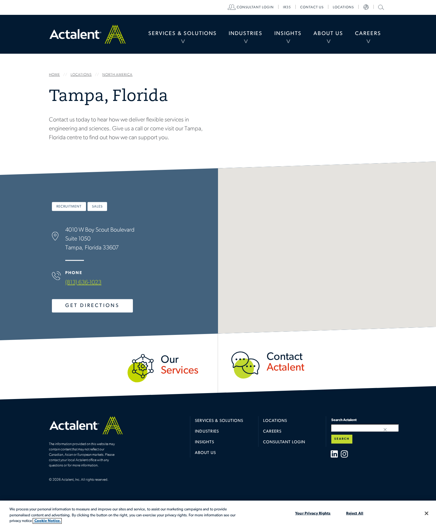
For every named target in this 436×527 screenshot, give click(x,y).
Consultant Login (255, 7)
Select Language (366, 7)
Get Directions (92, 305)
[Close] (426, 513)
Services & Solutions (182, 34)
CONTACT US (312, 7)
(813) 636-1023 (83, 283)
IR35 (287, 7)
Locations (343, 7)
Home (87, 34)
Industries (245, 34)
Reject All (354, 513)
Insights (288, 34)
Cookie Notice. (47, 521)
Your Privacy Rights (312, 513)
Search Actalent (380, 7)
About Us (328, 34)
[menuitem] (182, 34)
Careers (368, 34)
